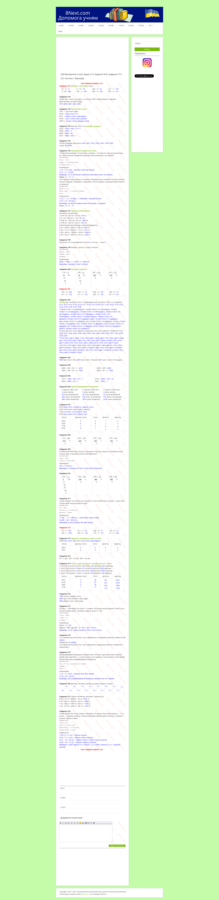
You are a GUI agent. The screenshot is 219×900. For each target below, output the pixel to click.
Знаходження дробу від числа (83, 151)
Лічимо (62, 302)
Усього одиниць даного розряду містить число (91, 563)
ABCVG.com (85, 894)
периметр (81, 247)
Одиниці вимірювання (80, 211)
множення (83, 86)
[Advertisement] (92, 56)
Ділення (74, 86)
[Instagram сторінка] (147, 62)
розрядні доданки (93, 126)
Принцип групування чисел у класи (86, 538)
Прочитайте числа (78, 109)
